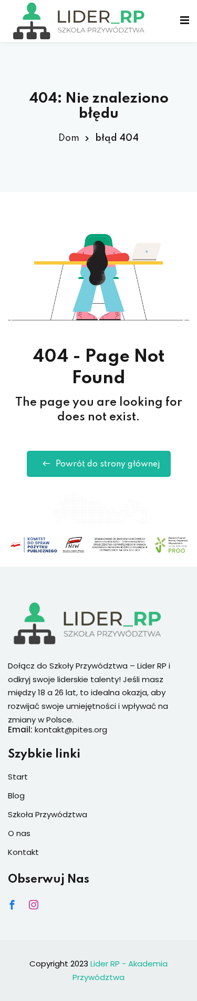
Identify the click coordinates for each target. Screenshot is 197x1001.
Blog (16, 795)
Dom (68, 138)
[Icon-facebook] (12, 904)
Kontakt (23, 852)
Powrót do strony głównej (108, 464)
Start (18, 776)
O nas (19, 833)
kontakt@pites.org (71, 729)
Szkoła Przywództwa (47, 814)
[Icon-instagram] (33, 904)
